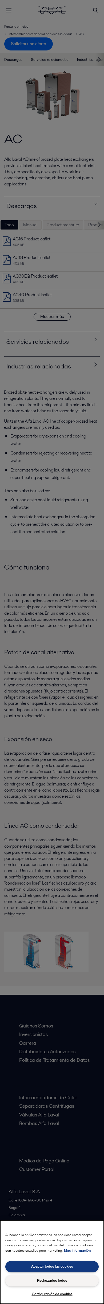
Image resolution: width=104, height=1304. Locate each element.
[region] (52, 1262)
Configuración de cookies (52, 1294)
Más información (77, 1250)
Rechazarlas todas (52, 1280)
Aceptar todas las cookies (52, 1266)
